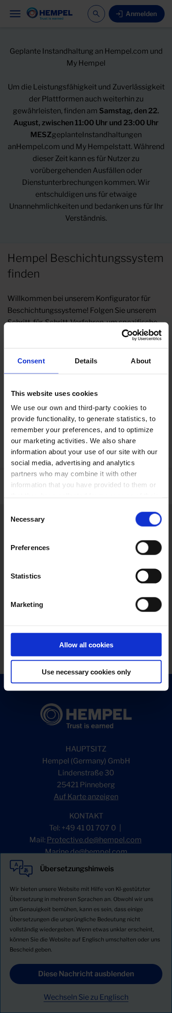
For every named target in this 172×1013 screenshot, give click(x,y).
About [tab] (141, 360)
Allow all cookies (86, 644)
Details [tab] (86, 360)
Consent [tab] (31, 360)
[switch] (148, 547)
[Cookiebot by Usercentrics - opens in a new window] (122, 335)
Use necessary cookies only (86, 671)
